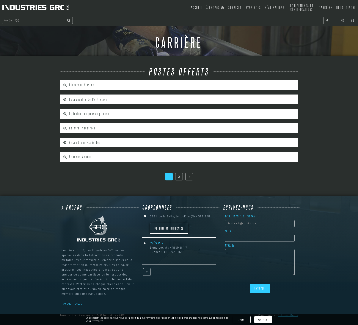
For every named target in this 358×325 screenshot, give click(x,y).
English (79, 304)
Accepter (262, 319)
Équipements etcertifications (302, 7)
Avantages (253, 7)
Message (230, 245)
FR (342, 20)
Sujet (228, 230)
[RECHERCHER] (69, 20)
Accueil (197, 7)
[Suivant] (189, 176)
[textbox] (37, 20)
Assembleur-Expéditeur (85, 142)
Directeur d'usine (81, 85)
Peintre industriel (81, 128)
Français (66, 304)
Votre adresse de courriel (241, 216)
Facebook (327, 20)
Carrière (325, 7)
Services (235, 7)
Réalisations (275, 7)
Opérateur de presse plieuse (89, 114)
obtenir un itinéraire (169, 228)
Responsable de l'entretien (88, 99)
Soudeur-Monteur (80, 157)
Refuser (240, 319)
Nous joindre (346, 7)
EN (352, 20)
